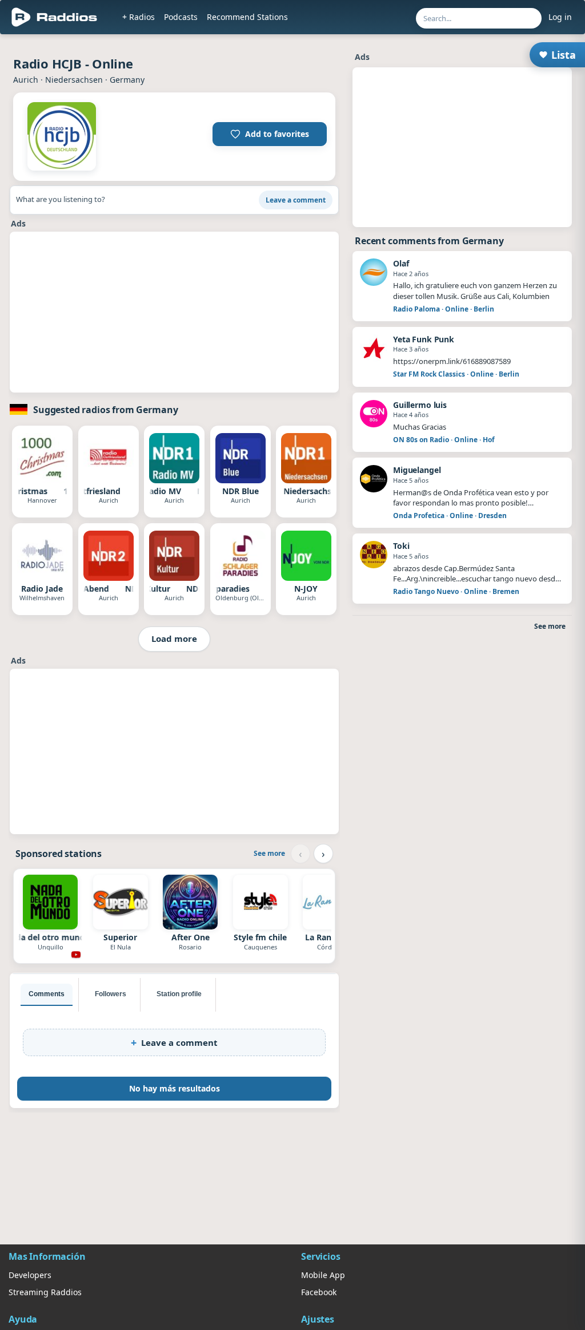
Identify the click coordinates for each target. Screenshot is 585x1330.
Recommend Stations (247, 16)
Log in (560, 16)
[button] (270, 134)
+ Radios (138, 16)
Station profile (179, 994)
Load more (174, 638)
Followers (110, 994)
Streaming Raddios (45, 1292)
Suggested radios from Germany (105, 409)
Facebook (318, 1292)
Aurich (25, 79)
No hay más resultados (174, 1088)
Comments (47, 994)
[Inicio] (54, 17)
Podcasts (181, 16)
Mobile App (323, 1275)
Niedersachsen (74, 79)
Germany (127, 79)
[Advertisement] (174, 312)
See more (269, 853)
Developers (30, 1275)
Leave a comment (296, 200)
